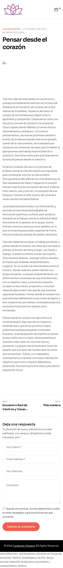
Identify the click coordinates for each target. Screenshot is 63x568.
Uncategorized (12, 29)
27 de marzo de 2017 (34, 29)
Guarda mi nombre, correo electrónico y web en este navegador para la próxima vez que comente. (31, 512)
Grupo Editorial (15, 32)
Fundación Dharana (24, 545)
